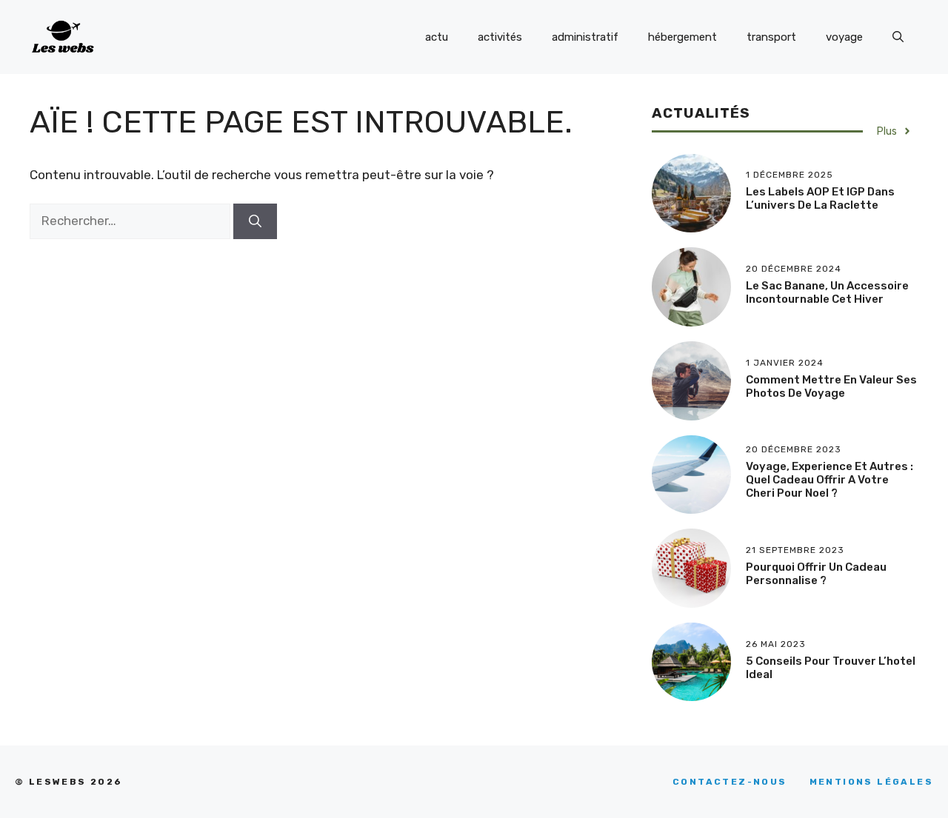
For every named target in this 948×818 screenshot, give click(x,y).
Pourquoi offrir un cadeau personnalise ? (816, 573)
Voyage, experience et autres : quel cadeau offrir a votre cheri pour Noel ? (829, 480)
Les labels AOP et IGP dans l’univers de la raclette (820, 198)
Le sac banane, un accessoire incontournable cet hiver (827, 292)
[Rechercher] (255, 221)
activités (500, 37)
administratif (585, 37)
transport (771, 37)
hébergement (682, 37)
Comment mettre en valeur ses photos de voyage (831, 386)
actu (436, 37)
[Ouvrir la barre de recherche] (898, 37)
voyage (844, 37)
